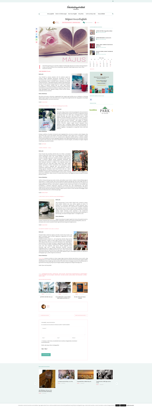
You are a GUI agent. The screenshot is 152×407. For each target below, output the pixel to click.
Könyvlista (80, 13)
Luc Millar (85, 274)
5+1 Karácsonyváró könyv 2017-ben (65, 381)
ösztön (40, 276)
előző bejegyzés (45, 315)
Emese (57, 22)
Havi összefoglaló (72, 13)
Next (112, 110)
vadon (43, 276)
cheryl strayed (69, 273)
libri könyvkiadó (79, 274)
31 (110, 66)
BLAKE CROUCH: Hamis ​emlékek (80, 297)
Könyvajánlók (50, 13)
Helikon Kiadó (45, 192)
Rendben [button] (117, 405)
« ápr (91, 69)
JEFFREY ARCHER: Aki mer (46, 297)
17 (110, 63)
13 (96, 63)
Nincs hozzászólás (89, 22)
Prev (91, 110)
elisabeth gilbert (83, 273)
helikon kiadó (57, 274)
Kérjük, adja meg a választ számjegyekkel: (50, 345)
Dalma (76, 294)
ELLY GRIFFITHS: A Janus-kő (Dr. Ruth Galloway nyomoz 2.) (63, 297)
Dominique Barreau (76, 273)
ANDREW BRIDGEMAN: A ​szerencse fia (103, 37)
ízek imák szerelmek (65, 274)
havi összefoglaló (50, 274)
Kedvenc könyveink (90, 13)
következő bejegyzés (80, 315)
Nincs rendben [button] (123, 405)
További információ (130, 405)
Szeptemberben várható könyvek (84, 381)
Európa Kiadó (44, 102)
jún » (93, 69)
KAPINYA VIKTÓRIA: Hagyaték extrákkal (104, 31)
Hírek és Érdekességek (61, 13)
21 (100, 64)
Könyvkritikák (101, 13)
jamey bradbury (72, 274)
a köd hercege (55, 273)
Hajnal (60, 294)
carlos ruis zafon (62, 273)
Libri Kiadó (44, 144)
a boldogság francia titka (47, 273)
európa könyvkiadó (42, 274)
